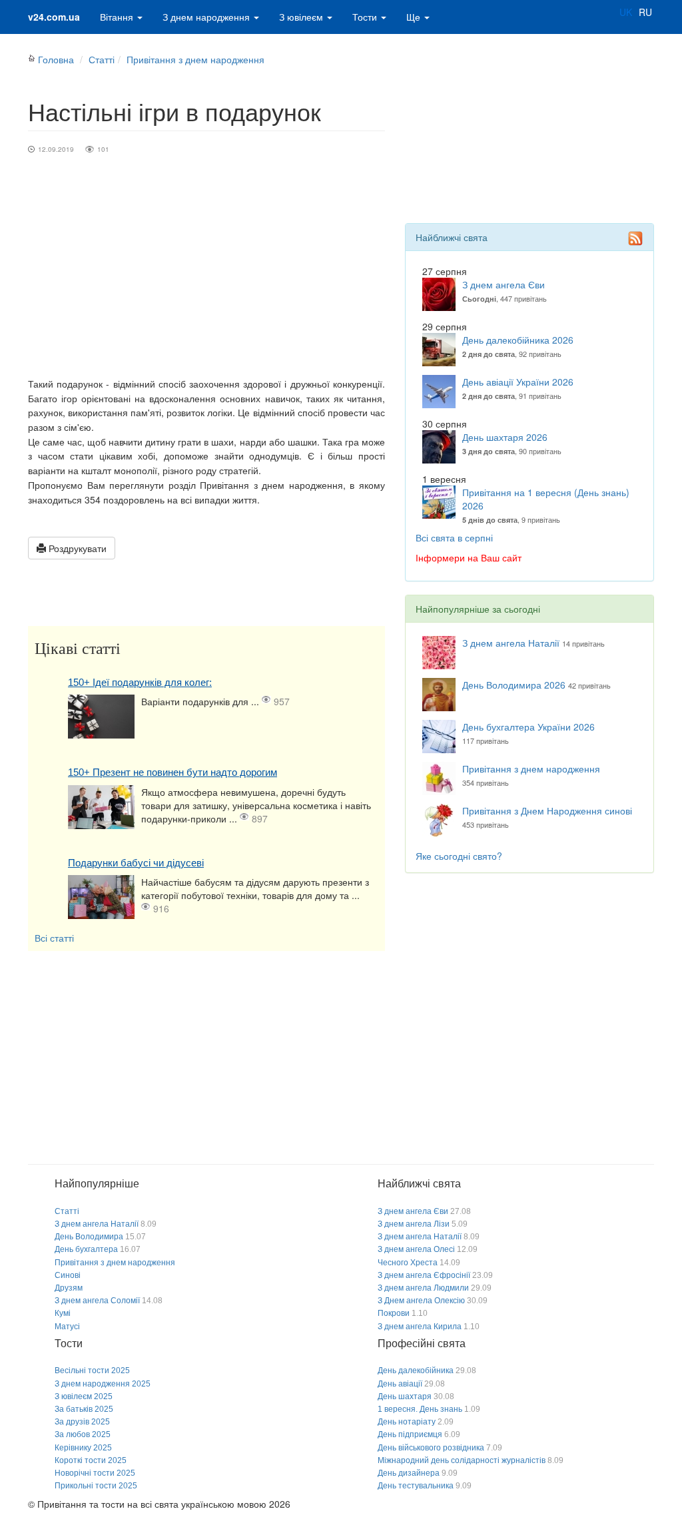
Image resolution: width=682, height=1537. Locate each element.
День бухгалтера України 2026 (528, 726)
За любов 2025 (83, 1434)
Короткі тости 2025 (91, 1460)
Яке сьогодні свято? (459, 855)
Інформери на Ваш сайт (468, 557)
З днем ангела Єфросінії (424, 1275)
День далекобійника (416, 1370)
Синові (68, 1275)
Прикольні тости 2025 (96, 1485)
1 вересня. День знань (420, 1409)
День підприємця (410, 1434)
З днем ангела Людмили (423, 1288)
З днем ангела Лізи (414, 1224)
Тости (366, 16)
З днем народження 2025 (103, 1383)
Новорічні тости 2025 (95, 1473)
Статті (102, 59)
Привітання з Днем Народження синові (547, 810)
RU (645, 12)
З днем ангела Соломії (97, 1300)
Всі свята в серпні (454, 537)
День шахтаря (405, 1396)
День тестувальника (416, 1485)
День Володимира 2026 (513, 684)
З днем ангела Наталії (510, 642)
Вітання (118, 16)
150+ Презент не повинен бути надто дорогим (172, 772)
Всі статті (54, 937)
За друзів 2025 (82, 1421)
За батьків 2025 (84, 1409)
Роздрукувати (76, 548)
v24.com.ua (54, 16)
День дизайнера (409, 1473)
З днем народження (207, 16)
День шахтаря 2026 (504, 437)
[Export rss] (635, 238)
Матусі (67, 1326)
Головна (56, 59)
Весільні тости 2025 (92, 1370)
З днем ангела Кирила (420, 1326)
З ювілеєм (302, 16)
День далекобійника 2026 (517, 339)
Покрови (394, 1313)
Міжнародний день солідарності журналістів (461, 1460)
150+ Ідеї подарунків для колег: (140, 682)
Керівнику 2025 (83, 1447)
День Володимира (89, 1236)
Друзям (69, 1288)
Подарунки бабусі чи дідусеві (136, 862)
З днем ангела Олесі (416, 1249)
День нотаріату (407, 1421)
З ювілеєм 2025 (84, 1396)
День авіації (400, 1383)
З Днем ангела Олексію (421, 1300)
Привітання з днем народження (195, 59)
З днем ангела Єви (503, 284)
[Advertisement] (206, 277)
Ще (414, 16)
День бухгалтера (86, 1249)
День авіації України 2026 (517, 381)
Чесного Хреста (408, 1262)
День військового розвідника (431, 1447)
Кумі (63, 1313)
